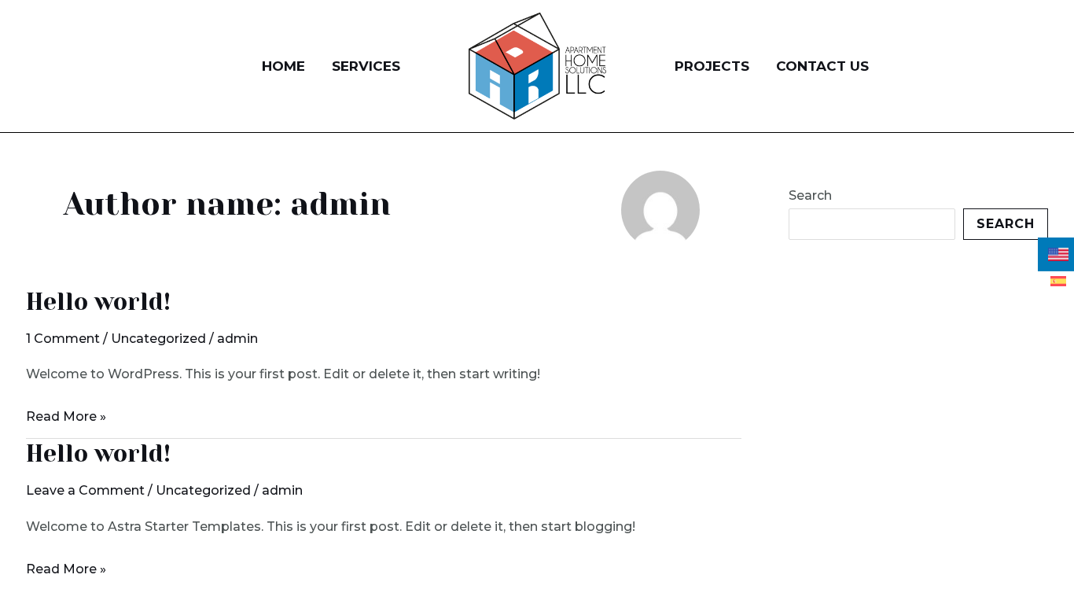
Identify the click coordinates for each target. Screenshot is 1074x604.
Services (366, 66)
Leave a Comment (85, 490)
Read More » (66, 414)
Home (283, 66)
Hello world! (98, 302)
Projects (712, 66)
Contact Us (822, 66)
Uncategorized (158, 338)
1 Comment (63, 338)
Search (810, 195)
